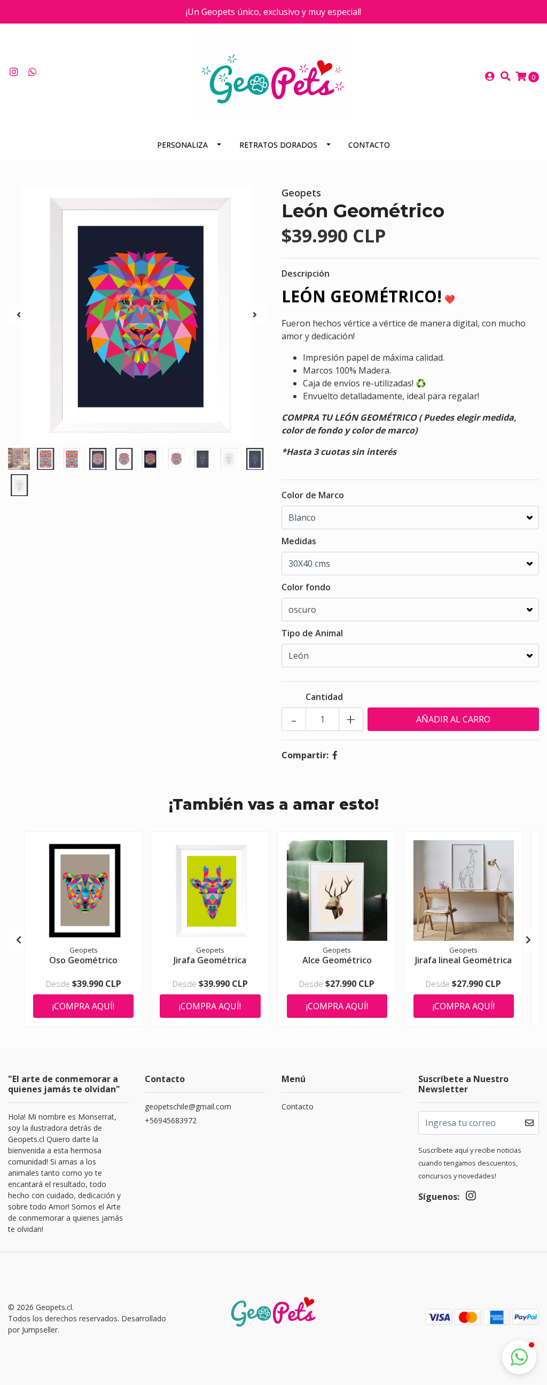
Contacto (369, 145)
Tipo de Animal (312, 633)
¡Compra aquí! (83, 1006)
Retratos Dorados (278, 145)
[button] (519, 1357)
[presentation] (18, 314)
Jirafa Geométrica (210, 960)
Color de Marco (313, 495)
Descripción (306, 273)
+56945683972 (171, 1120)
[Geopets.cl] (273, 75)
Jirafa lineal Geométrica (463, 960)
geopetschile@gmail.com (188, 1106)
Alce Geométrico (337, 960)
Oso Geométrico (83, 960)
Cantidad (324, 697)
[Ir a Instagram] (14, 72)
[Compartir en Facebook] (335, 755)
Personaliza (182, 145)
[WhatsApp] (33, 72)
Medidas (299, 541)
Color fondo (306, 587)
